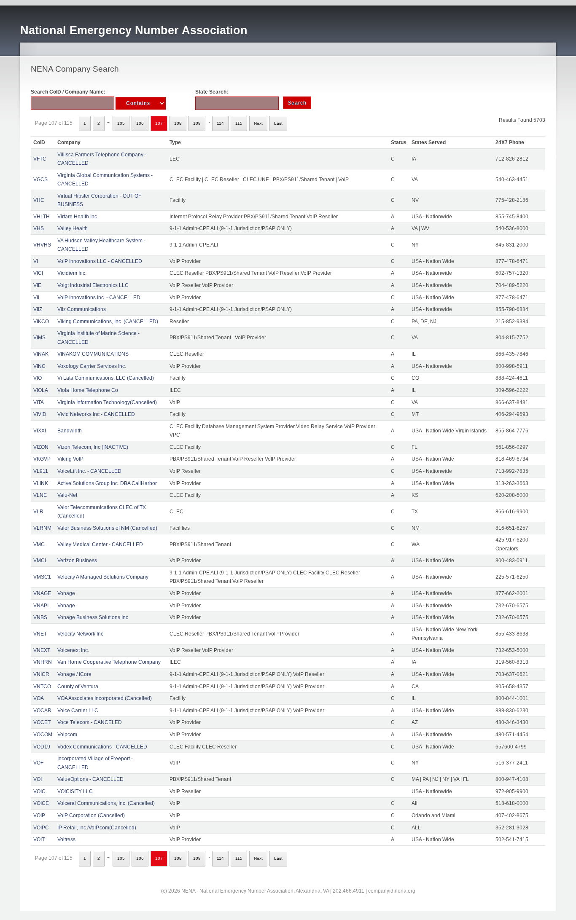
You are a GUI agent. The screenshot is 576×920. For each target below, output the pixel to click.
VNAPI (40, 606)
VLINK (40, 483)
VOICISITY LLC (75, 791)
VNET (40, 634)
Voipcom (67, 735)
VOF (38, 763)
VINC (39, 366)
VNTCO (42, 686)
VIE (37, 285)
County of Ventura (77, 686)
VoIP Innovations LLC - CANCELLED (99, 261)
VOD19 (41, 747)
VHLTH (41, 217)
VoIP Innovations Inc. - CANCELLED (98, 297)
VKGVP (42, 459)
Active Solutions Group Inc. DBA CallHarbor (107, 483)
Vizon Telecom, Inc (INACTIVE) (92, 447)
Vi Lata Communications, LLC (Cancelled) (105, 378)
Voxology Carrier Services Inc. (91, 366)
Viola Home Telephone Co (87, 390)
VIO (37, 378)
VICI (38, 273)
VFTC (39, 159)
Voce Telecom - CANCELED (89, 722)
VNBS (40, 617)
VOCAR (42, 710)
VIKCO (41, 322)
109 (197, 123)
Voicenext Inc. (73, 650)
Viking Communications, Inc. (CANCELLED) (107, 322)
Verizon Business (77, 560)
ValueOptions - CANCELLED (90, 779)
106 (140, 123)
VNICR (41, 674)
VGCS (40, 179)
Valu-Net (67, 495)
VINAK (40, 354)
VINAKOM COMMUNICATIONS (93, 354)
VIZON (40, 447)
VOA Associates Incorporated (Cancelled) (104, 698)
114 (220, 123)
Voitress (66, 839)
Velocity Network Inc (80, 634)
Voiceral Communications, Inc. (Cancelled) (106, 803)
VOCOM (42, 735)
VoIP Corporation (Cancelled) (91, 815)
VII (36, 297)
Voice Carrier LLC (77, 710)
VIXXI (39, 431)
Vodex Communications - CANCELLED (102, 747)
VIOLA (40, 390)
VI (35, 261)
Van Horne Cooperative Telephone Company (109, 662)
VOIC (39, 791)
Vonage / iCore (74, 674)
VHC (38, 200)
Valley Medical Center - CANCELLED (100, 544)
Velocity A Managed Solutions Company (102, 577)
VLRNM (42, 528)
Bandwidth (69, 431)
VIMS (39, 338)
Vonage (66, 593)
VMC (39, 544)
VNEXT (41, 650)
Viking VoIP (70, 459)
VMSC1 (42, 577)
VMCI (39, 560)
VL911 (40, 471)
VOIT (39, 839)
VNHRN (42, 662)
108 (178, 123)
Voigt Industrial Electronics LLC (93, 285)
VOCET (42, 722)
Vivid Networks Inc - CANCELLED (96, 414)
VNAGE (42, 593)
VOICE (41, 803)
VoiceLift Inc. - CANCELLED (89, 471)
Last (278, 123)
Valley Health (72, 228)
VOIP (39, 815)
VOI (37, 779)
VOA (38, 698)
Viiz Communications (81, 309)
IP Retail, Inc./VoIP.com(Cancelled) (96, 828)
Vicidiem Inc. (71, 273)
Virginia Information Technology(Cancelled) (107, 402)
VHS (38, 228)
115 (238, 123)
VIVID (39, 414)
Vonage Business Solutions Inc (92, 617)
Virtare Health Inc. (77, 217)
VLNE (40, 495)
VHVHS (42, 245)
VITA (38, 402)
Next (258, 123)
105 (121, 123)
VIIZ (37, 309)
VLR (38, 512)
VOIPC (41, 828)
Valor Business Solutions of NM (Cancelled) (107, 528)
